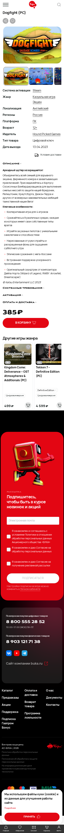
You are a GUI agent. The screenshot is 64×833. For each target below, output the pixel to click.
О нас (50, 690)
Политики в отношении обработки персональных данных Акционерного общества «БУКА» (32, 539)
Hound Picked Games (46, 134)
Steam (37, 90)
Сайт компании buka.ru (24, 663)
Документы (54, 697)
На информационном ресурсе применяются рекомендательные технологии (19, 769)
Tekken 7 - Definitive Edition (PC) (48, 372)
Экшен (37, 102)
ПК (34, 121)
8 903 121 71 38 (23, 641)
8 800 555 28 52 (25, 621)
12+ (35, 128)
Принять (29, 817)
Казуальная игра (44, 97)
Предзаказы (10, 697)
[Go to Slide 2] (41, 76)
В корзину (23, 323)
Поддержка (10, 712)
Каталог (7, 690)
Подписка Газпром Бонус (9, 723)
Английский (40, 108)
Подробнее (10, 808)
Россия (37, 115)
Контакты (52, 705)
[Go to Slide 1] (16, 76)
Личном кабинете (30, 589)
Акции (6, 705)
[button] (32, 45)
